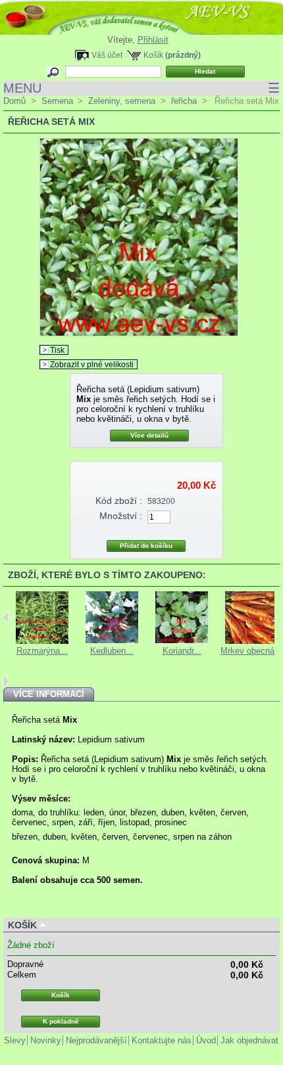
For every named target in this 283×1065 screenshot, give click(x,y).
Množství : (120, 515)
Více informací (48, 694)
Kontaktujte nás (162, 1040)
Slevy (15, 1040)
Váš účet (106, 55)
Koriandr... (182, 651)
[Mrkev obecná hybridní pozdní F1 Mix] (251, 641)
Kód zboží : (118, 500)
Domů (14, 101)
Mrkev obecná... (251, 651)
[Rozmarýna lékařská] (42, 641)
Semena (57, 101)
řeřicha (184, 101)
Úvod (206, 1040)
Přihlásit (153, 40)
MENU (141, 88)
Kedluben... (112, 651)
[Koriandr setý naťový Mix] (181, 641)
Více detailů (149, 435)
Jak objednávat (249, 1040)
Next (6, 681)
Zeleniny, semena (121, 101)
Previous (6, 617)
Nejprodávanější (96, 1040)
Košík (153, 55)
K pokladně (61, 1021)
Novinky (45, 1040)
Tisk (57, 350)
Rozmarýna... (42, 651)
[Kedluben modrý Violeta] (112, 641)
